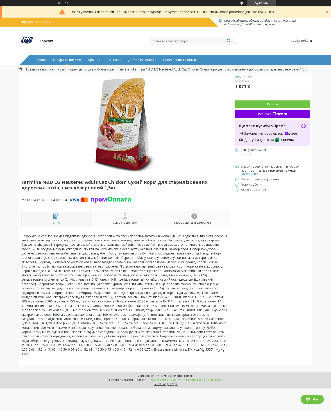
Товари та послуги (66, 59)
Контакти (114, 59)
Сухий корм (105, 69)
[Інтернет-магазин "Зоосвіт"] (27, 41)
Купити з (264, 114)
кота (105, 340)
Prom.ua (188, 376)
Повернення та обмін (179, 59)
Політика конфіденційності (204, 380)
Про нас (94, 59)
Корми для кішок (81, 69)
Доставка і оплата (142, 59)
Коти (61, 69)
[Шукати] (228, 41)
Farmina (123, 69)
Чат (315, 399)
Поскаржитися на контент (166, 380)
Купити (272, 104)
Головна (39, 59)
